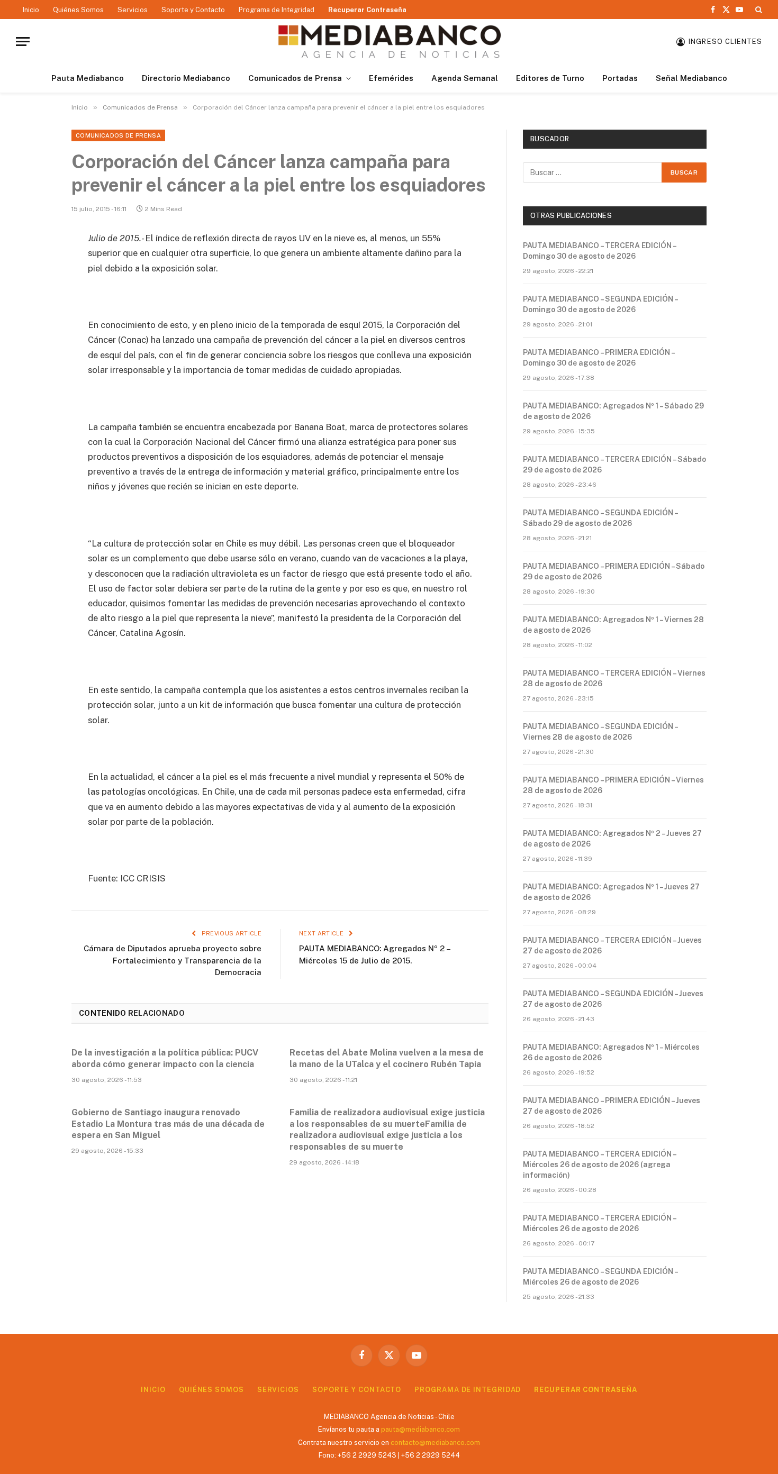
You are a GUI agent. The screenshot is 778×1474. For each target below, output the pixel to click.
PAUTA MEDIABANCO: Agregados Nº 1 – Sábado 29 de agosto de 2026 (613, 411)
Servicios (132, 10)
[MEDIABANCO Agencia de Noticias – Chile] (389, 41)
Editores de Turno (550, 78)
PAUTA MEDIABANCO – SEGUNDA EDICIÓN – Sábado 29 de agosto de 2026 (600, 517)
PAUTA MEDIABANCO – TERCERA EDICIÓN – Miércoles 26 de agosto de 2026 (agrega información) (599, 1164)
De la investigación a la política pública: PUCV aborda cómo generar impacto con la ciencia (164, 1058)
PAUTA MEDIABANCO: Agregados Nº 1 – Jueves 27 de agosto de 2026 (611, 892)
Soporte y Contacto (193, 10)
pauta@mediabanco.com (420, 1429)
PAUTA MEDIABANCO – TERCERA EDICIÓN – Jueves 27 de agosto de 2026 (612, 945)
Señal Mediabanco (691, 78)
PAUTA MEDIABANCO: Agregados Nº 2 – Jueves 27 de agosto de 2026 (612, 838)
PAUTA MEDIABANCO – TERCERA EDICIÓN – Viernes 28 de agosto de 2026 (614, 678)
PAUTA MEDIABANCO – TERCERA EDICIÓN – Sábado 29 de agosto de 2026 (614, 464)
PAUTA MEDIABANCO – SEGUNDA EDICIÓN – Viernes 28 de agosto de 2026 (600, 731)
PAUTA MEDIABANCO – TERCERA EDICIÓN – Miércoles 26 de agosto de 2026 (599, 1223)
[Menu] (23, 41)
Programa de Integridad (276, 10)
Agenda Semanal (464, 78)
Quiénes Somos (78, 10)
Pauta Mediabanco (87, 78)
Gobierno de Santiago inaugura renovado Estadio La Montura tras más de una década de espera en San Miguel (168, 1124)
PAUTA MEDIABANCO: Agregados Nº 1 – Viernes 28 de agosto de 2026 (613, 624)
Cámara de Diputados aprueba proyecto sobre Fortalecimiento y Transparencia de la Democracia (172, 960)
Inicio (31, 10)
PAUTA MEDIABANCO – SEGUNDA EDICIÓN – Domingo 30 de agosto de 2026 (600, 304)
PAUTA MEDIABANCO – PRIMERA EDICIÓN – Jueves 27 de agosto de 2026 (611, 1105)
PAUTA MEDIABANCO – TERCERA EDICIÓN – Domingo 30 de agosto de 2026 (599, 250)
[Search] (757, 9)
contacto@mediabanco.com (435, 1442)
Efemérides (391, 78)
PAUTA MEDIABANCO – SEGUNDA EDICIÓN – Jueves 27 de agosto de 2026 (613, 998)
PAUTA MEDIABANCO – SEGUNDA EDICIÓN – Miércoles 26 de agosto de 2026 (600, 1276)
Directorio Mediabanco (186, 78)
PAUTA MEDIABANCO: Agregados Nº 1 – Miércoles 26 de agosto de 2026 (611, 1052)
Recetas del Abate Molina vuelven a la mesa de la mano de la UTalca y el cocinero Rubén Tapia (387, 1058)
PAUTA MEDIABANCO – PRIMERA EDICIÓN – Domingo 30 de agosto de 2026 (598, 357)
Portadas (620, 78)
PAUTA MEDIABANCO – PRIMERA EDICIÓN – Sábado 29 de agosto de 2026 (613, 571)
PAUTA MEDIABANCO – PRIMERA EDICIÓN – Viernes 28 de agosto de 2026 (613, 785)
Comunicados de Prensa (295, 78)
